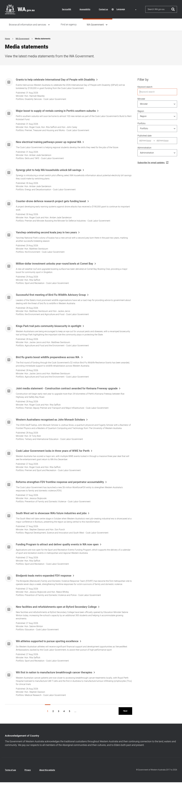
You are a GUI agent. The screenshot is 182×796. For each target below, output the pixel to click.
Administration (144, 147)
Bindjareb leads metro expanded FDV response (43, 575)
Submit (173, 9)
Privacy (28, 770)
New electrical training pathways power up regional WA (48, 142)
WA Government (95, 25)
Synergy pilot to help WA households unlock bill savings (48, 170)
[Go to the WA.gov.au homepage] (20, 9)
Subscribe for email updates (151, 162)
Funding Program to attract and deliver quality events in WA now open (57, 544)
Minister (141, 99)
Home (7, 38)
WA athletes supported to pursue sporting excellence (47, 641)
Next (125, 711)
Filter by (142, 79)
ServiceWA (66, 9)
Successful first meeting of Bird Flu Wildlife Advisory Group (51, 295)
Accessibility (85, 9)
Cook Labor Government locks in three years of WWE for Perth (53, 451)
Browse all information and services (27, 25)
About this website (47, 770)
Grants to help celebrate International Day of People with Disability (55, 79)
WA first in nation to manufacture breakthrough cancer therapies (54, 672)
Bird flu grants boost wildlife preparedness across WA (48, 357)
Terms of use (10, 770)
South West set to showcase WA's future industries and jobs (51, 513)
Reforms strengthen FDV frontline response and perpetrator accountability (60, 482)
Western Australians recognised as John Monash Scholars (50, 419)
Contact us (103, 9)
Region (140, 111)
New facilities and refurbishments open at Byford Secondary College (56, 607)
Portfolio (141, 123)
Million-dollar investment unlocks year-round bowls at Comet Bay (54, 263)
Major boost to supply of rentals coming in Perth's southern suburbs (56, 111)
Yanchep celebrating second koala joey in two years (46, 232)
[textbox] (126, 9)
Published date (144, 135)
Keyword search (144, 87)
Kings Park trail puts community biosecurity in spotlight (48, 326)
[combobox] (126, 9)
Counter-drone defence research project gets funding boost (51, 201)
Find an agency (69, 24)
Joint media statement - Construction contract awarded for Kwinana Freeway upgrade (67, 388)
